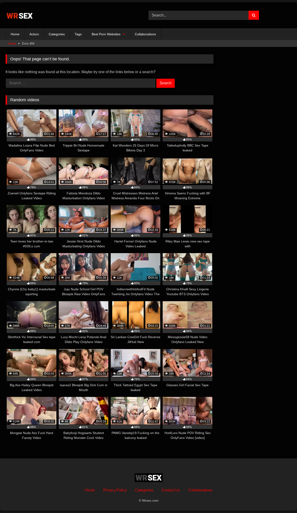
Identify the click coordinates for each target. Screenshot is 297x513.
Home (15, 34)
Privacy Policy (115, 490)
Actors (34, 34)
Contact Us (170, 490)
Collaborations (145, 34)
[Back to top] (283, 499)
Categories (57, 34)
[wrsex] (20, 15)
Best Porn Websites (106, 34)
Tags (78, 34)
